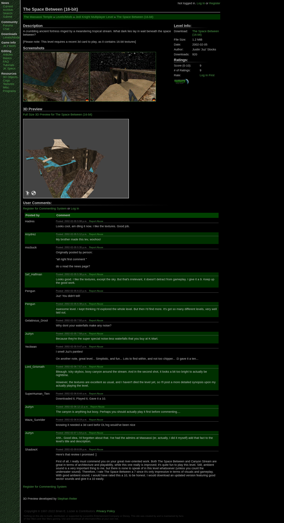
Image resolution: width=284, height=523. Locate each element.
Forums (8, 25)
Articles (8, 54)
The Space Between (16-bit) (135, 17)
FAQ (6, 61)
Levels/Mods (11, 37)
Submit (7, 16)
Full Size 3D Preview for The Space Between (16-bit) (57, 114)
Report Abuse (96, 221)
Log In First (207, 75)
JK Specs (9, 68)
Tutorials (8, 65)
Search (7, 13)
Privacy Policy (105, 511)
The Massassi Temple (38, 17)
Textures (8, 84)
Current (8, 6)
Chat (6, 29)
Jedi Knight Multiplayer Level (94, 17)
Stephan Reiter (67, 498)
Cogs (6, 80)
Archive (8, 10)
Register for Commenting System (45, 208)
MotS (12, 46)
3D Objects (10, 77)
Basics (7, 58)
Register (214, 3)
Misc (6, 87)
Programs (9, 91)
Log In (201, 3)
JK (4, 46)
